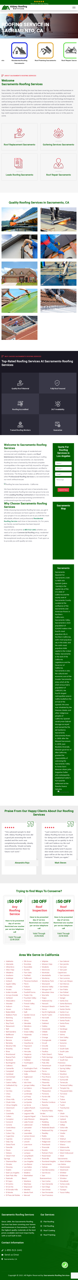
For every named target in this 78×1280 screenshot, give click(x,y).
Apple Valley (11, 984)
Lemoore (27, 1139)
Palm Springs (47, 1057)
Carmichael (10, 1077)
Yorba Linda (64, 1184)
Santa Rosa (64, 1023)
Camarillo (10, 1068)
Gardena (27, 1018)
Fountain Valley (30, 998)
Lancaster (28, 1127)
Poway (45, 1099)
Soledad (63, 1040)
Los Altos (27, 1158)
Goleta (26, 1029)
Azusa (8, 1009)
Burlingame (10, 1063)
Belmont (9, 1037)
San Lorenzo (65, 978)
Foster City (28, 995)
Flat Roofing (50, 214)
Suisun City (64, 1077)
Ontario (45, 1034)
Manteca (27, 1181)
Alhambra (10, 967)
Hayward (28, 1046)
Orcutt (44, 1043)
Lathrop (27, 1130)
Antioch (9, 981)
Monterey (46, 978)
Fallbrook (28, 978)
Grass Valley (29, 1032)
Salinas (45, 1167)
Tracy (62, 1096)
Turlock (63, 1102)
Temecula (64, 1082)
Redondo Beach (48, 1127)
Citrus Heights (11, 1105)
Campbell (10, 1071)
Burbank (9, 1060)
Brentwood (10, 1054)
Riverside (45, 1147)
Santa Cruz (64, 1012)
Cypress (9, 1139)
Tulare (62, 1099)
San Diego (46, 1187)
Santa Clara (64, 1006)
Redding (45, 1122)
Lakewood (28, 1125)
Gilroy (26, 1020)
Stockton (63, 1074)
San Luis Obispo (66, 981)
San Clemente (47, 1184)
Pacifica (45, 1051)
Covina (8, 1130)
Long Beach (28, 1156)
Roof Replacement (14, 323)
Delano (9, 1153)
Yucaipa (63, 1189)
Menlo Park (28, 1192)
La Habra (28, 1088)
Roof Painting (11, 295)
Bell (7, 1029)
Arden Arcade (11, 992)
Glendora (27, 1026)
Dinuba (9, 1164)
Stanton (63, 1071)
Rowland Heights (49, 1161)
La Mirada (28, 1094)
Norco (44, 1009)
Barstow (9, 1020)
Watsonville (64, 1147)
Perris (44, 1071)
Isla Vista (27, 1082)
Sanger (63, 998)
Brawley (9, 1049)
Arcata (8, 989)
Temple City (64, 1088)
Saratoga (63, 1029)
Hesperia (27, 1054)
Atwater (9, 1003)
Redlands (45, 1125)
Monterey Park (48, 981)
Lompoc (27, 1153)
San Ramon (64, 995)
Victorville (64, 1127)
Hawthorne (28, 1043)
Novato (45, 1020)
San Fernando (47, 1192)
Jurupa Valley (29, 1085)
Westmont (64, 1170)
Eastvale (9, 1178)
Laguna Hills (29, 1113)
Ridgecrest (46, 1142)
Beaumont (10, 1026)
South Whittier (66, 1065)
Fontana (27, 989)
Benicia (9, 1040)
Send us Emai (12, 1254)
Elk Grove (27, 961)
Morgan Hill (46, 989)
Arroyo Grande (12, 995)
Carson (9, 1080)
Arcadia (9, 987)
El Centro (9, 1184)
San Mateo (64, 987)
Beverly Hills (11, 1046)
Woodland (64, 1181)
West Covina (65, 1150)
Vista (62, 1136)
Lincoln (27, 1142)
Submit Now (63, 490)
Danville (9, 1147)
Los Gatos (28, 1167)
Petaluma (46, 1074)
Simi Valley (64, 1037)
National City (47, 1001)
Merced (27, 1195)
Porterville (46, 1096)
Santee (62, 1026)
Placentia (45, 1082)
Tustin (62, 1105)
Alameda (9, 964)
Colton (8, 1116)
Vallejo (62, 1125)
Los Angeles (28, 1161)
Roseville (45, 1158)
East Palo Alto (11, 1175)
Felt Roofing (49, 1226)
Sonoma (63, 1043)
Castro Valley (11, 1082)
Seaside (63, 1032)
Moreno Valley (47, 987)
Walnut (63, 1139)
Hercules (27, 1051)
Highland (27, 1057)
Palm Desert (47, 1054)
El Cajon (9, 1181)
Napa (44, 998)
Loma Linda (28, 1150)
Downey (9, 1167)
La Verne (27, 1105)
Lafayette (27, 1111)
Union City (64, 1116)
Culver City (10, 1133)
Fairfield (27, 975)
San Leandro (65, 975)
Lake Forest (28, 1122)
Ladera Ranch (29, 1108)
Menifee (27, 1189)
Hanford (27, 1040)
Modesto (45, 967)
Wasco (62, 1144)
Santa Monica (65, 1018)
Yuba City (63, 1187)
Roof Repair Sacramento (65, 60)
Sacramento (47, 1164)
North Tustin (47, 1015)
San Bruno (46, 1173)
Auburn (9, 1006)
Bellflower (10, 1034)
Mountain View (48, 992)
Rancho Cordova (48, 1102)
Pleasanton (46, 1091)
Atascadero (10, 1001)
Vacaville (63, 1122)
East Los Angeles (12, 1173)
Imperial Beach (30, 1071)
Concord (9, 1122)
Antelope (9, 978)
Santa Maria (65, 1015)
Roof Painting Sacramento (39, 60)
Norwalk (45, 1018)
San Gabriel (64, 961)
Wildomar (64, 1175)
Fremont (27, 1001)
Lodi (25, 1147)
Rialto (44, 1136)
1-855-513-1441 (13, 1250)
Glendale (27, 1023)
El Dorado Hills (12, 1189)
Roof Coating (50, 268)
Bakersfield (10, 1012)
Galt (25, 1012)
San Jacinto (64, 964)
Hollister (27, 1060)
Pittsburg (45, 1080)
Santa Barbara (66, 1003)
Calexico (9, 1065)
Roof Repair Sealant (53, 295)
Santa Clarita (65, 1009)
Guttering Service (13, 241)
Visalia (62, 1133)
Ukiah (62, 1113)
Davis (8, 1150)
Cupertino (10, 1136)
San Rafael (64, 992)
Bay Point (10, 1023)
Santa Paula (64, 1020)
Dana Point (10, 1144)
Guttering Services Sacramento (58, 147)
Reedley (45, 1133)
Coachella (10, 1113)
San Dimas (46, 1189)
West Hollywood (66, 1153)
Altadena (9, 972)
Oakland (45, 1023)
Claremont (10, 1108)
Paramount (46, 1065)
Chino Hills (10, 1099)
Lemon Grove (29, 1136)
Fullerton (27, 1009)
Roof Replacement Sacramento (19, 147)
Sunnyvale (64, 1080)
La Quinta (28, 1102)
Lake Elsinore (29, 1119)
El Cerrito (9, 1187)
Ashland (9, 998)
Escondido (28, 967)
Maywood (28, 1187)
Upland (63, 1119)
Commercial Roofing (15, 214)
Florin (26, 984)
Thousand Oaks (66, 1091)
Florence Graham (31, 981)
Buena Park (10, 1057)
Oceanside (46, 1029)
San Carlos (46, 1181)
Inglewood (28, 1077)
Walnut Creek (65, 1142)
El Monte (9, 1192)
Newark (45, 1003)
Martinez (27, 1184)
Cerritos (9, 1091)
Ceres (8, 1088)
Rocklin (45, 1150)
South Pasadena (66, 1057)
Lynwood (27, 1170)
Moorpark (46, 984)
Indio (26, 1074)
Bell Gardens (11, 1032)
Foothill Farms (29, 992)
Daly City (9, 1142)
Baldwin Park (11, 1015)
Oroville (45, 1046)
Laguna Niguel (29, 1116)
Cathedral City (11, 1085)
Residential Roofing (14, 268)
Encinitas (27, 964)
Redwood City (47, 1130)
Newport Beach (48, 1006)
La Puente (28, 1099)
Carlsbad (9, 1074)
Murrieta (45, 995)
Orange (45, 1037)
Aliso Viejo (10, 970)
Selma (62, 1034)
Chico (8, 1094)
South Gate (64, 1049)
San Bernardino (48, 1170)
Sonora (63, 1046)
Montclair (45, 972)
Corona (9, 1125)
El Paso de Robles (13, 1195)
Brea (8, 1051)
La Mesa (27, 1091)
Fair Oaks (28, 972)
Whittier (63, 1173)
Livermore (28, 1144)
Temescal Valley (66, 1085)
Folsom (27, 987)
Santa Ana (64, 1001)
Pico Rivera (46, 1077)
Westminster (65, 1167)
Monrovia (46, 970)
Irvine (26, 1080)
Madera (27, 1173)
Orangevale (46, 1040)
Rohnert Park (47, 1153)
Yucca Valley (65, 1192)
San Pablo (64, 989)
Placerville (46, 1085)
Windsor (63, 1178)
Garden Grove (29, 1015)
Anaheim (9, 975)
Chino (8, 1096)
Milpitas (45, 961)
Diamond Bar (11, 1161)
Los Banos (28, 1164)
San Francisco (47, 1195)
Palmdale (45, 1060)
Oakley (44, 1026)
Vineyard (63, 1130)
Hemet (26, 1049)
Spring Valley (65, 1068)
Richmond (46, 1139)
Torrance (63, 1094)
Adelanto (9, 961)
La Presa (27, 1096)
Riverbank (46, 1144)
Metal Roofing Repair (54, 241)
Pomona (45, 1094)
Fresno (26, 1006)
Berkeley (9, 1043)
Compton (10, 1119)
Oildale (44, 1032)
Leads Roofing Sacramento (19, 177)
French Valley (29, 1003)
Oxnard (45, 1049)
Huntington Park (30, 1068)
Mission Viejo (47, 964)
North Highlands (48, 1012)
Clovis (8, 1111)
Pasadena (46, 1068)
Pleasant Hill (47, 1088)
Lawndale (28, 1133)
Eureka (27, 970)
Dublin (8, 1170)
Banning (9, 1018)
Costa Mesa (10, 1127)
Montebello (46, 975)
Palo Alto (45, 1063)
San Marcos (64, 984)
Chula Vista (10, 1102)
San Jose (63, 967)
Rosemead (46, 1156)
